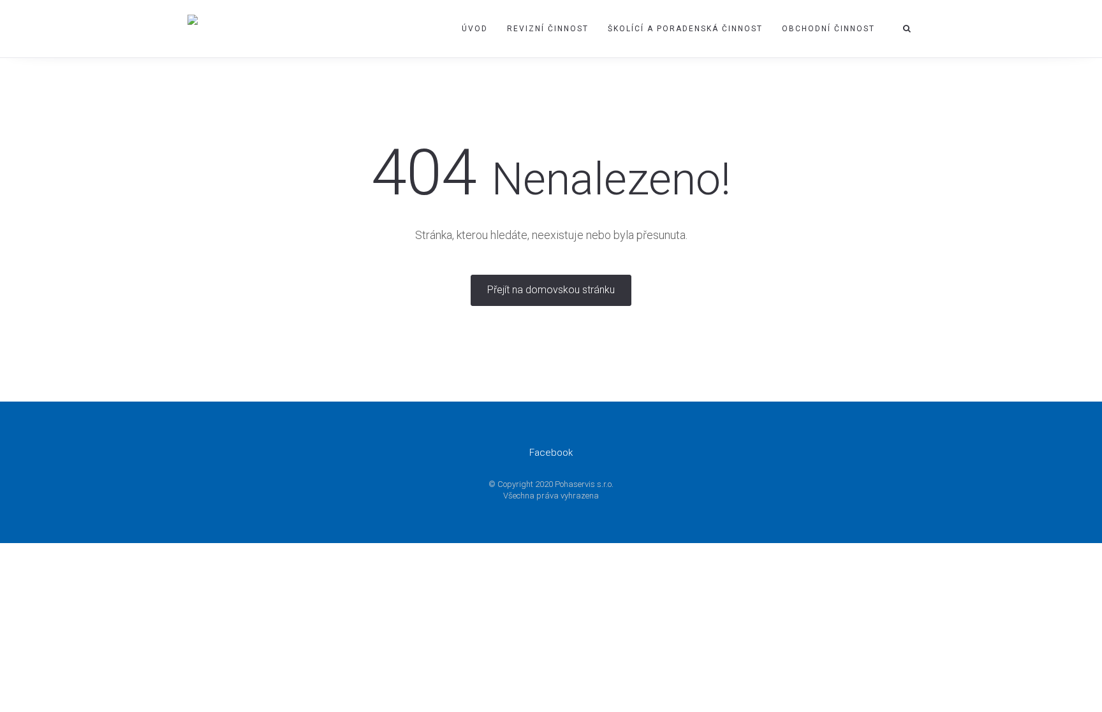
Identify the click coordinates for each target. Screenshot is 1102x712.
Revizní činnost (548, 28)
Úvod (475, 28)
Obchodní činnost (828, 28)
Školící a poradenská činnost (685, 28)
